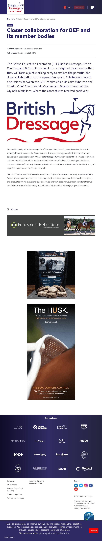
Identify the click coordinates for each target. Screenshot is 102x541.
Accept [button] (94, 531)
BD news (14, 209)
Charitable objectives (14, 494)
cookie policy (63, 533)
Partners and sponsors (15, 498)
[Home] (7, 19)
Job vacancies (12, 485)
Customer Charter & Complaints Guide (36, 482)
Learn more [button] (9, 537)
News (13, 19)
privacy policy (45, 533)
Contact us (11, 481)
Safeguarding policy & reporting (15, 490)
